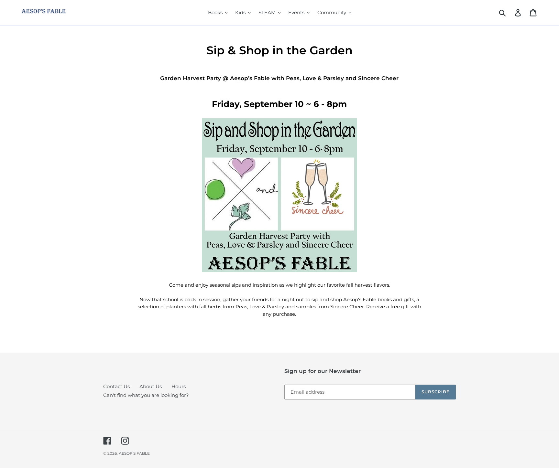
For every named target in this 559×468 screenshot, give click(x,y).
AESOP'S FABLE (134, 453)
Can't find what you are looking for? (146, 395)
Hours (178, 386)
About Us (150, 386)
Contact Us (116, 386)
